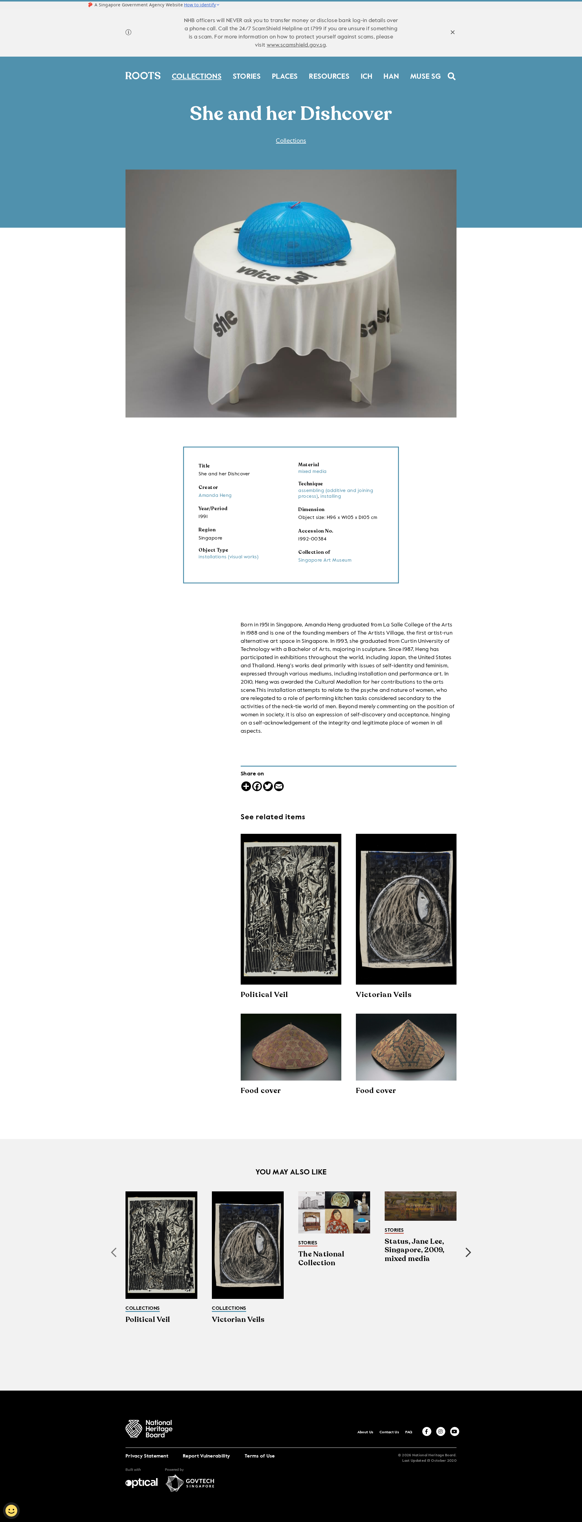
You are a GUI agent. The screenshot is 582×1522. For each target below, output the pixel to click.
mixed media (312, 471)
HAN (391, 75)
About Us (365, 1432)
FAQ (409, 1432)
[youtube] (454, 1431)
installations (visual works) (229, 557)
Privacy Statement (146, 1456)
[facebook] (426, 1431)
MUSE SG (425, 75)
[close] (453, 33)
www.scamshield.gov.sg (296, 45)
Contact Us (389, 1432)
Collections (197, 75)
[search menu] (452, 72)
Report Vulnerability (206, 1456)
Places (285, 75)
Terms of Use (260, 1456)
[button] (468, 1252)
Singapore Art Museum (324, 560)
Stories (247, 75)
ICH (367, 75)
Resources (329, 75)
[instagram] (440, 1431)
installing (330, 496)
